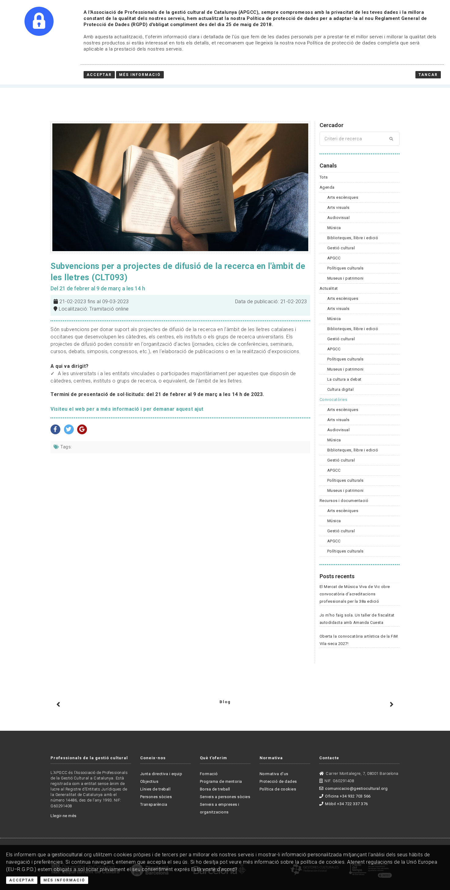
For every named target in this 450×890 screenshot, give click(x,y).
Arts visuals (338, 207)
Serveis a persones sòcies (225, 796)
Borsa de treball (215, 789)
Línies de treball (155, 789)
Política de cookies (278, 789)
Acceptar (21, 880)
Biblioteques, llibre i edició (352, 238)
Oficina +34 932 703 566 (348, 796)
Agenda (327, 187)
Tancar (428, 75)
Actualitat (329, 288)
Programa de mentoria (221, 781)
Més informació (140, 75)
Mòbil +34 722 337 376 (346, 803)
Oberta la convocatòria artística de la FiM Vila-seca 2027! (359, 640)
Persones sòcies (156, 796)
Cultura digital (340, 389)
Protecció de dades (278, 781)
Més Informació (64, 880)
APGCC (334, 258)
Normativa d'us (274, 773)
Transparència (153, 804)
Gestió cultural (341, 248)
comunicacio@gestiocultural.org (356, 788)
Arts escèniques (342, 197)
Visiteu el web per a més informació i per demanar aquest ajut (127, 409)
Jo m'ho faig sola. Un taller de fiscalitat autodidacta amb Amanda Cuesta (357, 619)
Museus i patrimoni (345, 278)
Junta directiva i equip (161, 773)
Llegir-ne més (64, 815)
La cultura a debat (344, 379)
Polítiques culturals (345, 268)
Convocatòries (333, 399)
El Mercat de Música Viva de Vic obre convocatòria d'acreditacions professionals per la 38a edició (355, 594)
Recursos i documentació (344, 500)
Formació (209, 773)
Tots (324, 177)
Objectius (149, 781)
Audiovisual (338, 217)
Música (334, 227)
